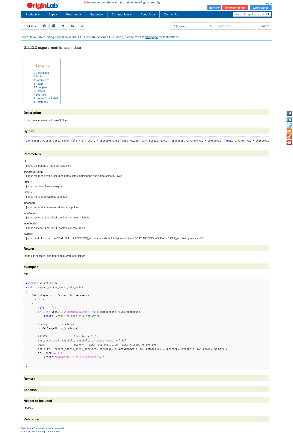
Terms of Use (53, 431)
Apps (51, 14)
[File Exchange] (289, 137)
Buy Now (214, 7)
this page (151, 37)
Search (264, 26)
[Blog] (289, 125)
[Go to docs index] (44, 26)
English (29, 26)
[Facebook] (289, 113)
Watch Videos (261, 7)
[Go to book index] (53, 26)
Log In (268, 3)
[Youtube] (289, 142)
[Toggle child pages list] (82, 26)
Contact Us (171, 14)
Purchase (72, 14)
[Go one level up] (63, 26)
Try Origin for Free (235, 7)
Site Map (25, 431)
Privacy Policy (38, 431)
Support (95, 14)
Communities (121, 14)
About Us (146, 14)
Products (32, 14)
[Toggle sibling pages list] (72, 26)
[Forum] (289, 131)
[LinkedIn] (289, 119)
